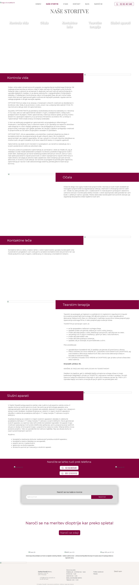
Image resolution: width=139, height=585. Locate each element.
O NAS (65, 4)
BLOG (87, 4)
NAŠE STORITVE (52, 4)
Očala (44, 23)
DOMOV (38, 4)
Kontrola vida (18, 23)
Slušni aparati (120, 23)
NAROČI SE (98, 4)
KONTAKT (76, 4)
